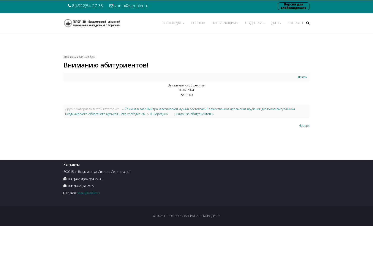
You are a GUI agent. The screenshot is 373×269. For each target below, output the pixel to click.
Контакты (295, 23)
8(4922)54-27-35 (87, 5)
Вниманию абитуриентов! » (194, 114)
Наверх (304, 126)
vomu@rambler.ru (132, 5)
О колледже (172, 23)
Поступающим (224, 23)
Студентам (253, 23)
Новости (198, 23)
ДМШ (275, 23)
